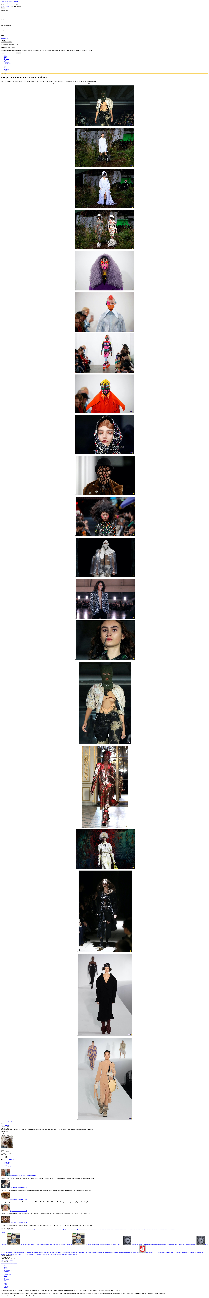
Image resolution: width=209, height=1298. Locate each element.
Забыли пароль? (5, 6)
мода (2, 1121)
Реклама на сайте (12, 1263)
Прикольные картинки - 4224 (18, 1187)
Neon (2, 1260)
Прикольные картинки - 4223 (18, 1199)
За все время (7, 1166)
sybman (11, 1260)
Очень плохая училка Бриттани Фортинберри (23, 1175)
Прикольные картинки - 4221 (18, 1222)
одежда (8, 1121)
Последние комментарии (8, 1228)
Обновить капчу (5, 38)
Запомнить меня (16, 6)
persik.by (6, 1260)
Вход (2, 3)
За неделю (7, 1162)
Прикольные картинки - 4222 (18, 1211)
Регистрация (7, 3)
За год (5, 1165)
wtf (4, 1121)
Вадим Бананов (5, 1125)
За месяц (6, 1163)
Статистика (4, 1)
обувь (11, 1121)
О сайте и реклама (12, 1)
